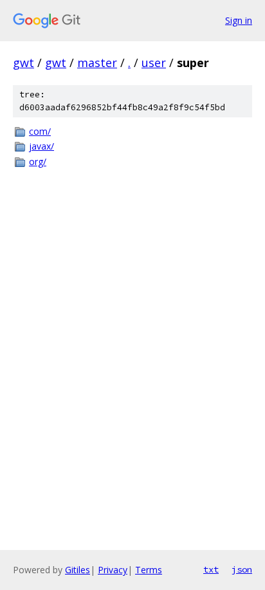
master (97, 62)
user (154, 62)
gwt (23, 62)
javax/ (41, 146)
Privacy (112, 570)
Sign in (238, 20)
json (242, 569)
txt (211, 569)
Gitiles (77, 570)
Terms (148, 570)
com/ (40, 131)
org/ (37, 161)
